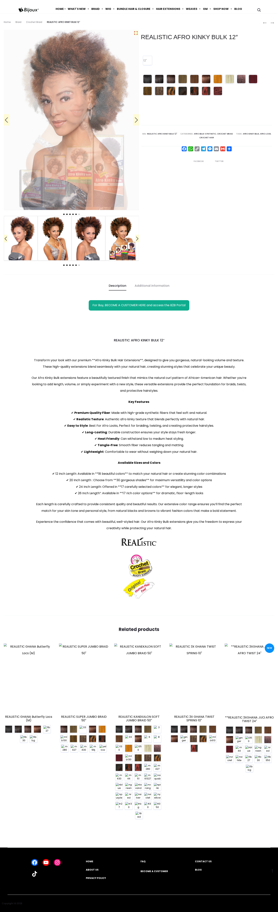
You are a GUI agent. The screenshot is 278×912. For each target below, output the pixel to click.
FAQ (143, 861)
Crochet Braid (34, 22)
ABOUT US (92, 869)
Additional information (152, 286)
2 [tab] (67, 214)
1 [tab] (63, 214)
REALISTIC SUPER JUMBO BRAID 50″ (84, 718)
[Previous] (6, 120)
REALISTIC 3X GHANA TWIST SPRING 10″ (194, 718)
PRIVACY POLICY (96, 878)
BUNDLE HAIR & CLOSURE (133, 9)
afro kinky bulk (251, 133)
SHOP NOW (221, 9)
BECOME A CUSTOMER (154, 871)
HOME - (61, 9)
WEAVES (191, 9)
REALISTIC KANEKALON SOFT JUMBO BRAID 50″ (139, 718)
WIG (108, 9)
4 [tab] (73, 214)
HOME (89, 861)
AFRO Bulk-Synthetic (205, 133)
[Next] (136, 120)
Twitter (219, 161)
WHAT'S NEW (77, 9)
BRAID (95, 9)
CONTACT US (203, 861)
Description (117, 286)
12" (145, 60)
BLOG (238, 9)
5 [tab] (76, 214)
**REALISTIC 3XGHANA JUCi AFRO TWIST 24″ (249, 719)
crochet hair (206, 137)
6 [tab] (79, 214)
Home (7, 22)
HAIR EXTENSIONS (168, 9)
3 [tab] (70, 214)
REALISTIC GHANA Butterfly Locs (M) (28, 718)
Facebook (199, 161)
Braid (18, 22)
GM (205, 9)
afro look (265, 133)
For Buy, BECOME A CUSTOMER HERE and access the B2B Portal (139, 305)
